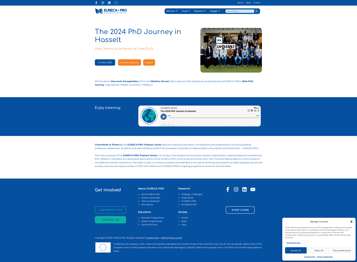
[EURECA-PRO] (292, 221)
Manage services (293, 243)
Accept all (296, 250)
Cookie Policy (309, 257)
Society (182, 212)
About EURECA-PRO (151, 188)
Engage (213, 11)
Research (198, 11)
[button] (351, 221)
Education (144, 212)
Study (184, 11)
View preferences (342, 250)
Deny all (319, 250)
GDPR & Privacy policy (171, 237)
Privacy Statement (325, 257)
